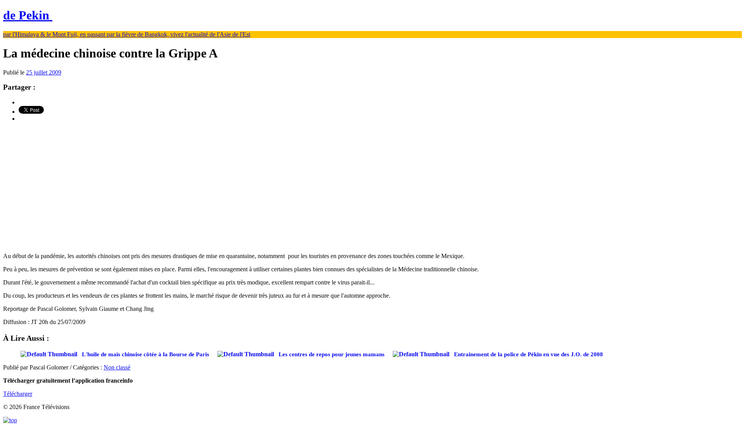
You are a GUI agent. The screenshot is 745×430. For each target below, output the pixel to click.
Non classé (117, 367)
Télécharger (17, 393)
